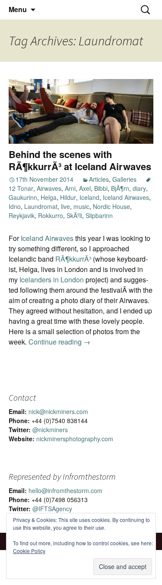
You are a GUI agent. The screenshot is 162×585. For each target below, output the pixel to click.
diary (139, 188)
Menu (18, 9)
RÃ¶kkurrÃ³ (73, 259)
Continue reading (59, 342)
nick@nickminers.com (58, 411)
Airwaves (49, 188)
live (65, 206)
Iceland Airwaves (126, 197)
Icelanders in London (51, 280)
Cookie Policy (29, 550)
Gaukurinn (23, 197)
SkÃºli (74, 215)
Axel (85, 188)
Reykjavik (22, 215)
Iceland (89, 197)
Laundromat (40, 206)
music (81, 206)
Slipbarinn (99, 215)
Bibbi (101, 188)
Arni (70, 188)
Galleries (124, 179)
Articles (99, 179)
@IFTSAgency (52, 508)
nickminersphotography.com (74, 438)
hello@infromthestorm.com (65, 490)
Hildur (68, 197)
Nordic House (111, 206)
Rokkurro (50, 215)
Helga (49, 197)
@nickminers (50, 429)
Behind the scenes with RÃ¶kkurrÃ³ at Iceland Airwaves (80, 160)
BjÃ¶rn (120, 188)
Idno (15, 206)
